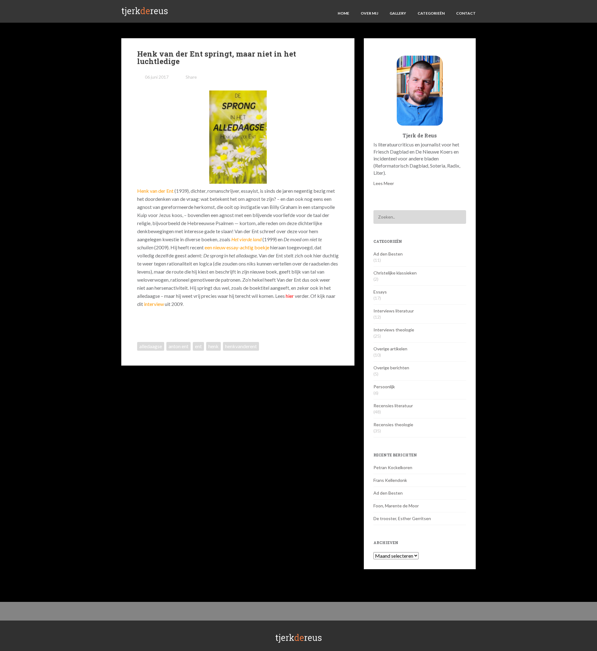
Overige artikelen (390, 348)
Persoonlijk (384, 386)
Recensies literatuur (393, 405)
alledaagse (150, 346)
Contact (466, 13)
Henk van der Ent (155, 191)
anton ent (178, 346)
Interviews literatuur (393, 310)
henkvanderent (241, 346)
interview (154, 304)
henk (213, 346)
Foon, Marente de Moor (396, 505)
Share (191, 77)
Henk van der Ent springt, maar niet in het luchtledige (216, 57)
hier (290, 296)
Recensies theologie (393, 424)
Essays (380, 291)
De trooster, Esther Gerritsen (402, 518)
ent (198, 346)
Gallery (398, 13)
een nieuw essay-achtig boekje (237, 247)
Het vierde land (246, 239)
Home (343, 13)
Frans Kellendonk (390, 480)
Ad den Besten (388, 253)
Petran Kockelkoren (392, 467)
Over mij (369, 13)
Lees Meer (383, 183)
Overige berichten (391, 367)
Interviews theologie (393, 329)
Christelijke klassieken (395, 272)
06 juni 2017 (157, 77)
